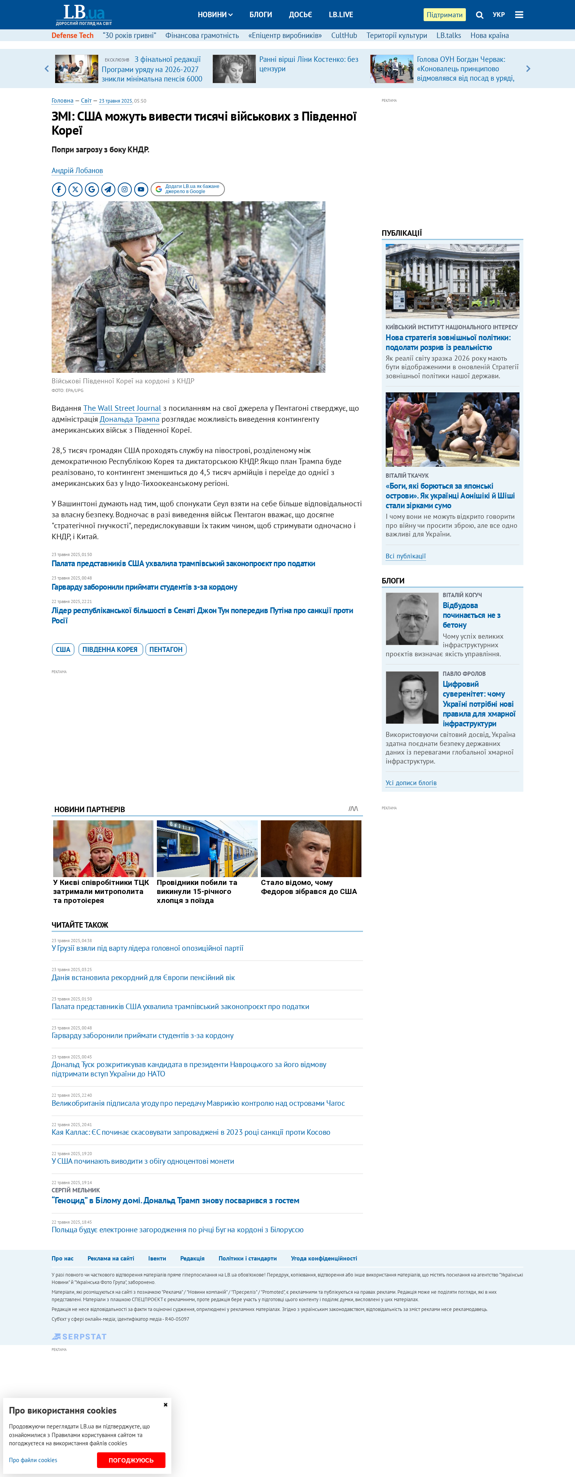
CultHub (344, 35)
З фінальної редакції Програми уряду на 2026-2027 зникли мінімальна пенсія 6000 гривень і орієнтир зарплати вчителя (152, 78)
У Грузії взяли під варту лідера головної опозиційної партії (147, 948)
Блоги (261, 14)
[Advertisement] (207, 731)
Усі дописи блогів (411, 782)
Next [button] (528, 68)
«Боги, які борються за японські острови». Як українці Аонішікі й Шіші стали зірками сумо (450, 495)
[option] (130, 68)
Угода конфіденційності (324, 1258)
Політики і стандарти (248, 1258)
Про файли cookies (33, 1460)
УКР (499, 14)
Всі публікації (406, 556)
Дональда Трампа (130, 419)
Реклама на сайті (111, 1258)
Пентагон (166, 649)
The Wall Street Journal (122, 408)
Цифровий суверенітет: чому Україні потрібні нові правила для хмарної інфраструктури (479, 704)
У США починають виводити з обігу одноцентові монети (143, 1161)
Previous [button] (47, 68)
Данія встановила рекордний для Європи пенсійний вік (143, 977)
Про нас (63, 1258)
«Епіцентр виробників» (285, 35)
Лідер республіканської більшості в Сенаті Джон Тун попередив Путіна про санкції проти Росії (202, 615)
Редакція (192, 1258)
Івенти (157, 1258)
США (63, 649)
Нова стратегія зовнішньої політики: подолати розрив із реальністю (448, 342)
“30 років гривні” (129, 35)
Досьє (300, 14)
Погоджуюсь (131, 1460)
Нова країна (490, 35)
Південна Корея (111, 649)
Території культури (397, 35)
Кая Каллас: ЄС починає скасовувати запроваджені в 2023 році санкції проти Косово (191, 1132)
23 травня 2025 (115, 101)
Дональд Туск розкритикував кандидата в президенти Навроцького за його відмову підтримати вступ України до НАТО (189, 1069)
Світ (86, 100)
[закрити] (165, 1405)
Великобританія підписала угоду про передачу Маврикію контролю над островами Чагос (198, 1103)
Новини (212, 14)
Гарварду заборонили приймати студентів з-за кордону (144, 586)
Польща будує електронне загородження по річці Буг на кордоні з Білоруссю (178, 1229)
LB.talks (449, 35)
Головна (63, 100)
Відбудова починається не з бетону (472, 615)
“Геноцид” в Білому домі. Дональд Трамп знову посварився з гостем (176, 1200)
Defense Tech (72, 35)
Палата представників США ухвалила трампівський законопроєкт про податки (183, 563)
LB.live (341, 14)
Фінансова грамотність (202, 35)
